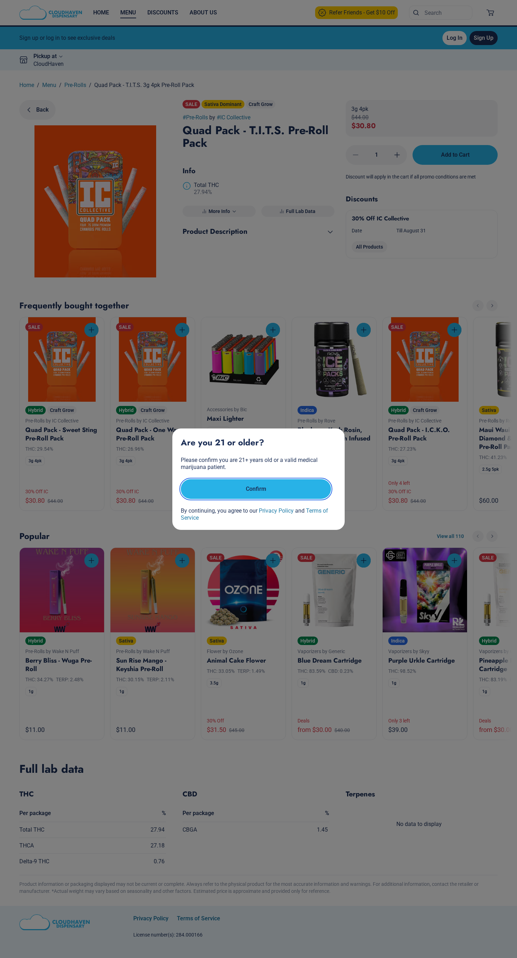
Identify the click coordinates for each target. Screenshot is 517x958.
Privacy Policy (276, 510)
